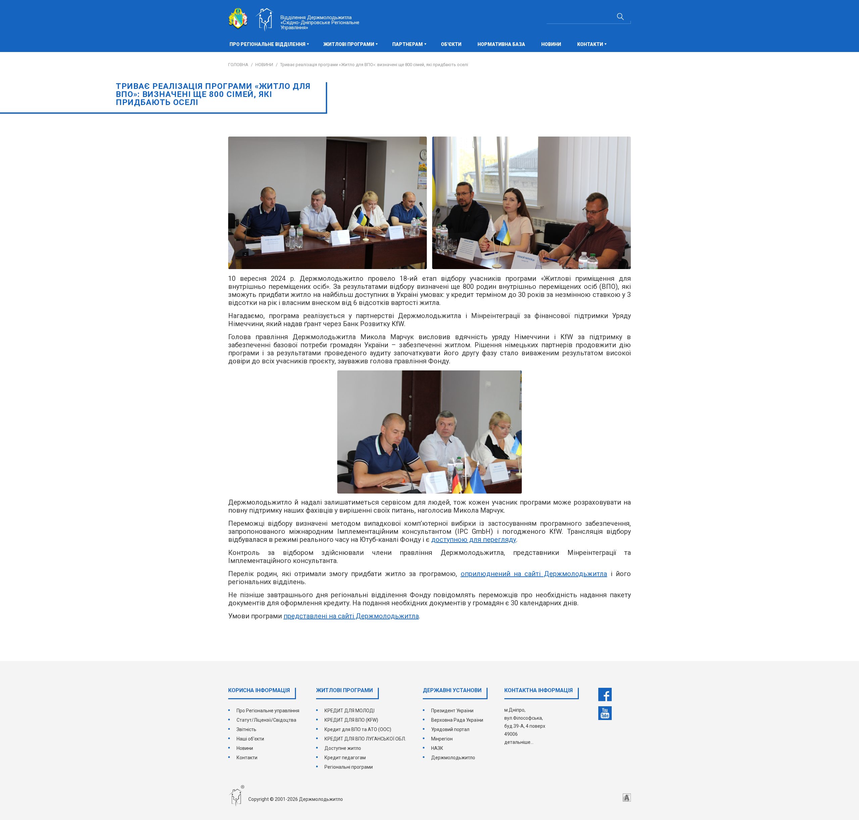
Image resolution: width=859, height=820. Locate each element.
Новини (551, 44)
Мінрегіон (442, 738)
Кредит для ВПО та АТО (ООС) (357, 729)
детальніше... (519, 742)
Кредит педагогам (345, 757)
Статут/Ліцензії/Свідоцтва (266, 720)
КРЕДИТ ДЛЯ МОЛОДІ (349, 710)
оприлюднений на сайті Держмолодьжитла (534, 574)
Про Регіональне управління (268, 710)
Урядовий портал (450, 729)
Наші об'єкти (250, 738)
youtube (605, 713)
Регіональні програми (348, 767)
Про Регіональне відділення (267, 44)
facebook (605, 694)
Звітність (246, 729)
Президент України (452, 710)
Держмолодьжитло (453, 757)
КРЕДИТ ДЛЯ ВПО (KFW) (351, 720)
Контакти (247, 757)
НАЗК (437, 748)
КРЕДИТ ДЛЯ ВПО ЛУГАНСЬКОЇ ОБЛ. (365, 738)
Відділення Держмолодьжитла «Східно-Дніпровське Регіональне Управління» (320, 22)
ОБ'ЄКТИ (451, 44)
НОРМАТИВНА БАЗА (501, 44)
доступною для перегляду (473, 539)
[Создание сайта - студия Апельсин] (627, 797)
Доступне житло (342, 748)
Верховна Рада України (457, 720)
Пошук (620, 16)
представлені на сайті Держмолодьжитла (351, 616)
